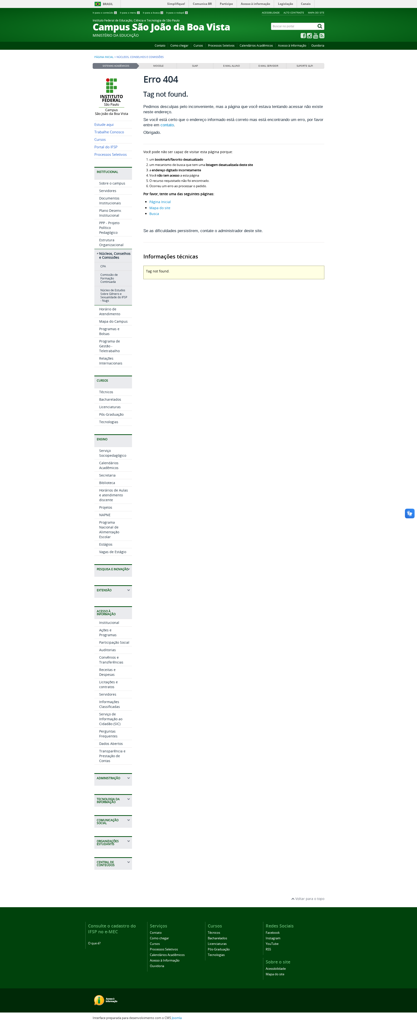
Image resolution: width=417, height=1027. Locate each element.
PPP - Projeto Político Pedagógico (109, 228)
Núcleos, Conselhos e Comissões (115, 255)
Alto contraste (294, 12)
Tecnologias (108, 422)
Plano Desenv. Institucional (110, 213)
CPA (103, 266)
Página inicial (104, 57)
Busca (154, 213)
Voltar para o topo (309, 898)
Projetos (105, 507)
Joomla (177, 1018)
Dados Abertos (111, 743)
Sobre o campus (112, 183)
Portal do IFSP (106, 147)
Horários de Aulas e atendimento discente (113, 495)
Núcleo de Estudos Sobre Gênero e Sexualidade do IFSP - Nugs (113, 295)
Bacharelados (110, 399)
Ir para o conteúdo (104, 12)
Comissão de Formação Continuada (109, 278)
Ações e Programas (108, 632)
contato (167, 125)
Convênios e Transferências (111, 659)
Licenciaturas (110, 407)
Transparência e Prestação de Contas (112, 756)
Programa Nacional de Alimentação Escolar (109, 529)
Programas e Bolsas (109, 331)
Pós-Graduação (111, 414)
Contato (160, 45)
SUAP (195, 65)
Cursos (198, 45)
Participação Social (114, 642)
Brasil (108, 4)
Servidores (107, 190)
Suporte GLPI (305, 65)
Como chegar (179, 45)
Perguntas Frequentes (108, 733)
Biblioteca (107, 482)
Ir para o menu (129, 12)
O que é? (94, 943)
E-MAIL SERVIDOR (268, 65)
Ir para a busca (153, 12)
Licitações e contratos (108, 684)
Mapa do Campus (113, 321)
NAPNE (105, 515)
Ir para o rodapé (176, 12)
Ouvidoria (317, 45)
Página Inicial (160, 202)
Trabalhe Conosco (109, 132)
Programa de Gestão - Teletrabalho (109, 346)
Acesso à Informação (292, 45)
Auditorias (107, 650)
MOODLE (158, 65)
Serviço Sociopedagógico (112, 453)
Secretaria (107, 475)
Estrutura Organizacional (111, 242)
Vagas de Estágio (112, 551)
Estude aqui (104, 124)
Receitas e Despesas (107, 672)
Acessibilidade (271, 12)
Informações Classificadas (109, 704)
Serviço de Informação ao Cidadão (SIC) (110, 719)
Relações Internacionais (110, 360)
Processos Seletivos (221, 45)
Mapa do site (316, 12)
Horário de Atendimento (109, 311)
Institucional (109, 622)
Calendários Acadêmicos (256, 45)
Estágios (105, 544)
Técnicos (106, 392)
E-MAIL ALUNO (231, 65)
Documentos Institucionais (110, 200)
